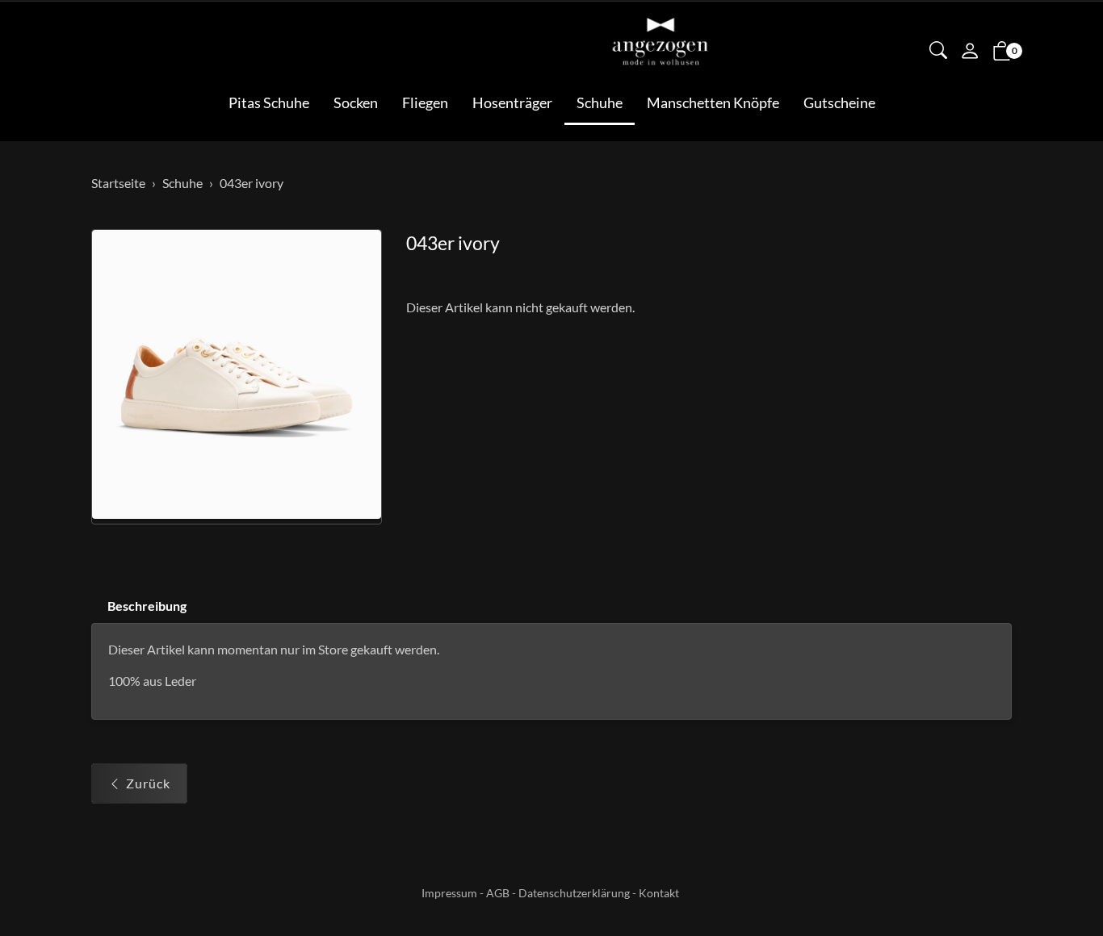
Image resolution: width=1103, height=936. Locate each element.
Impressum (449, 893)
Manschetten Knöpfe (713, 102)
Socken (355, 102)
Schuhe (600, 102)
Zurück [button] (148, 783)
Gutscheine (839, 102)
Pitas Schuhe (269, 102)
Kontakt (659, 893)
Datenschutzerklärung (574, 893)
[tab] (139, 606)
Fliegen (425, 102)
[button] (938, 51)
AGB (498, 893)
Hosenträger (512, 102)
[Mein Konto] (969, 52)
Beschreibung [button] (147, 605)
